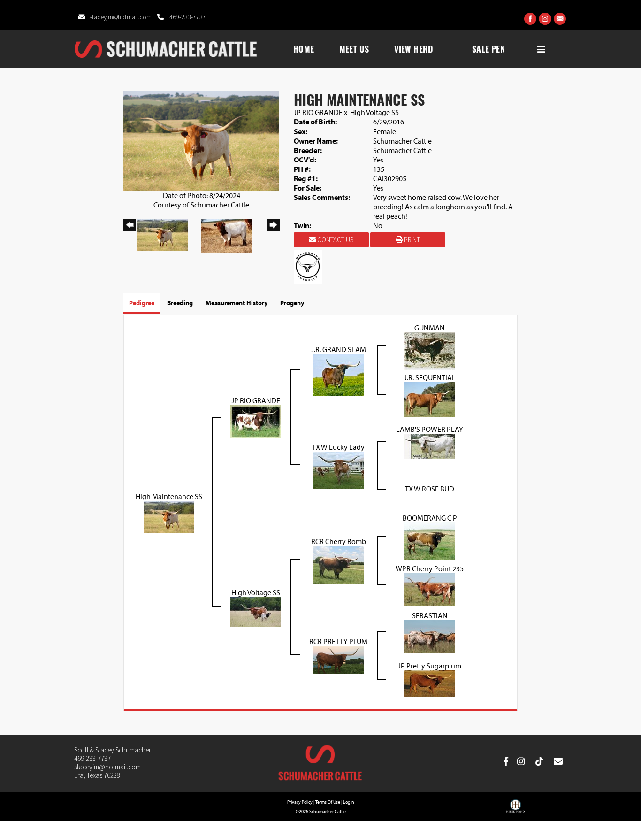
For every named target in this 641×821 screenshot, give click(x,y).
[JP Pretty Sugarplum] (429, 682)
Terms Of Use (327, 802)
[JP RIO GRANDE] (255, 420)
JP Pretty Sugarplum (429, 665)
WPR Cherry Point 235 (430, 568)
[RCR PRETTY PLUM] (338, 659)
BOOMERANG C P (430, 517)
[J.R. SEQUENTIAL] (429, 398)
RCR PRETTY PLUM (338, 641)
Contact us (334, 240)
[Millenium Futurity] (310, 265)
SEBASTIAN (430, 615)
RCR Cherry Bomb (338, 541)
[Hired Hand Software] (515, 809)
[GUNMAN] (429, 350)
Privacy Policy (300, 802)
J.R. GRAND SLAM (338, 349)
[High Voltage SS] (255, 610)
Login (348, 802)
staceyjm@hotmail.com (121, 17)
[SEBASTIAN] (429, 635)
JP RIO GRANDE (318, 112)
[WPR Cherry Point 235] (429, 588)
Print (411, 240)
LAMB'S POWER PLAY (429, 429)
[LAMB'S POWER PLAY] (429, 445)
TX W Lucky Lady (338, 447)
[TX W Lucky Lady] (338, 469)
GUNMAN (429, 327)
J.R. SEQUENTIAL (430, 377)
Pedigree (141, 303)
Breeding (180, 303)
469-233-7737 (187, 17)
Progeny (292, 303)
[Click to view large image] (201, 140)
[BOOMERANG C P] (429, 540)
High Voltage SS (374, 112)
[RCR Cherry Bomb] (338, 563)
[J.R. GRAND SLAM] (338, 373)
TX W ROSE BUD (429, 488)
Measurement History (236, 303)
